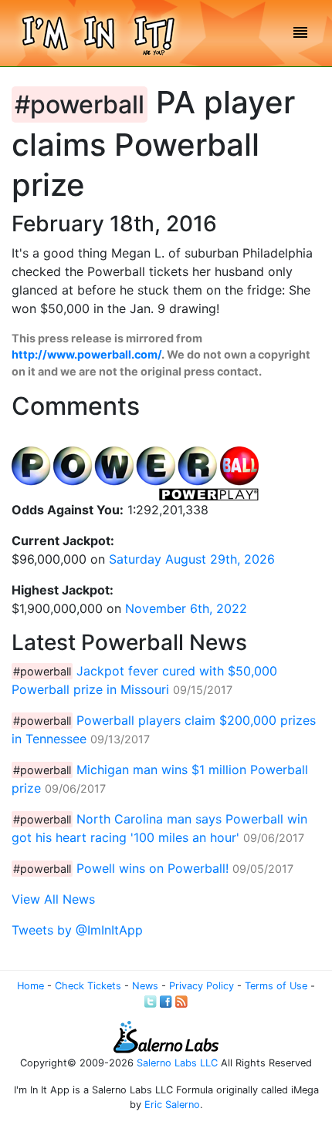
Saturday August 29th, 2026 (192, 559)
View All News (53, 899)
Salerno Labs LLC (177, 1063)
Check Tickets (88, 986)
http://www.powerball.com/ (86, 354)
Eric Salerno (172, 1104)
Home (30, 986)
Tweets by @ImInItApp (77, 930)
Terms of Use (276, 986)
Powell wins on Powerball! (152, 868)
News (145, 986)
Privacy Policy (201, 986)
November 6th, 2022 (186, 608)
